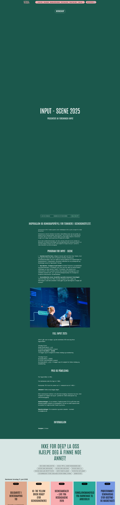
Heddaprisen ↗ (91, 2)
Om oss (80, 2)
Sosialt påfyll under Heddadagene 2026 (68, 466)
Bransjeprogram (55, 2)
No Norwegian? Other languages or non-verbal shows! (54, 473)
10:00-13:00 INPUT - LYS (45, 347)
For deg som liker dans (62, 468)
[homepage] (26, 2)
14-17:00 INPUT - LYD (44, 362)
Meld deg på (74, 216)
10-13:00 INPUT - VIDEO (45, 358)
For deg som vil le (77, 468)
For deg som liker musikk (45, 468)
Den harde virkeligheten (47, 466)
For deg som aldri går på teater (44, 471)
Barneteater (78, 473)
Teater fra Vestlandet (78, 471)
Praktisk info (73, 2)
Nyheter (40, 2)
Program (46, 2)
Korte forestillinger (63, 471)
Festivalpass (64, 2)
